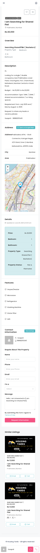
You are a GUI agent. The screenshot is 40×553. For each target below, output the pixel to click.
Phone (7, 364)
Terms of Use (10, 415)
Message (9, 394)
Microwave (11, 295)
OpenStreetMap (24, 211)
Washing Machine (14, 307)
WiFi (8, 319)
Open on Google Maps (26, 127)
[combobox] (20, 389)
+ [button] (7, 166)
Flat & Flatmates (11, 18)
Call (28, 476)
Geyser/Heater (13, 289)
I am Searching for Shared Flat (18, 465)
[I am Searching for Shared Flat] (20, 185)
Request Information (20, 420)
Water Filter (11, 313)
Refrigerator (12, 301)
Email (7, 374)
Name (7, 355)
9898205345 (22, 340)
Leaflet (16, 211)
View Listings (30, 331)
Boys (19, 18)
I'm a (7, 384)
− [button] (7, 170)
